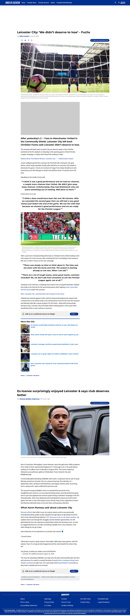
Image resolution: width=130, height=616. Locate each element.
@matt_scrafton (29, 551)
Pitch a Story (24, 602)
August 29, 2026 (48, 554)
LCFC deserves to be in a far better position (61, 517)
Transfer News (31, 2)
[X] (119, 2)
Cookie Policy (85, 602)
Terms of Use (66, 602)
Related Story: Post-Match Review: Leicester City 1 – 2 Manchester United (47, 159)
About (53, 2)
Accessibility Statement (28, 605)
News (23, 2)
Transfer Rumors (43, 2)
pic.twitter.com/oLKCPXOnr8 (45, 551)
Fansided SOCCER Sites (64, 2)
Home (23, 375)
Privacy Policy (49, 602)
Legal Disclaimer (104, 602)
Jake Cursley (24, 36)
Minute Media (11, 610)
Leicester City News (33, 375)
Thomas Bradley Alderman (29, 399)
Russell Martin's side (65, 563)
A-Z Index (47, 605)
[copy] (31, 40)
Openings (47, 599)
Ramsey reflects (26, 512)
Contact (64, 599)
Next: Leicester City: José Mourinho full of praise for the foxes (42, 294)
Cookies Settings (67, 605)
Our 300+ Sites (85, 599)
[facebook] (115, 2)
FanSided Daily (103, 599)
